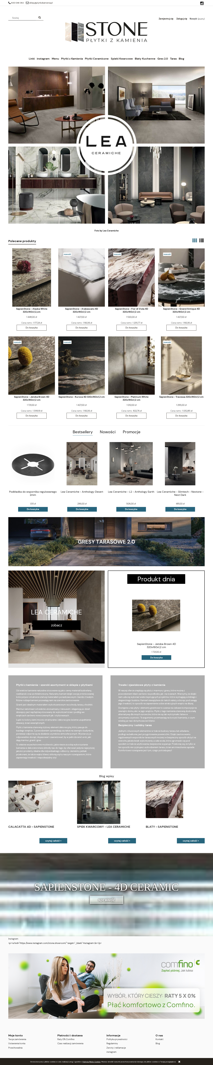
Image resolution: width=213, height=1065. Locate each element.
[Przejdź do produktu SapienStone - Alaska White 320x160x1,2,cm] (31, 277)
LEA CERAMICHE (56, 612)
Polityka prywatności (116, 1039)
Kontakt (159, 1039)
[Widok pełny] (201, 241)
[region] (106, 986)
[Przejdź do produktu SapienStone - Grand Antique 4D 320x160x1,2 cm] (181, 277)
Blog (158, 1043)
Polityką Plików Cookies (92, 1062)
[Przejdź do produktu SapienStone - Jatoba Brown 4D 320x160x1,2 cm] (31, 365)
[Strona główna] (106, 31)
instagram (111, 1052)
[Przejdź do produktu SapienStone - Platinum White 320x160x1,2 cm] (131, 365)
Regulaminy (112, 1043)
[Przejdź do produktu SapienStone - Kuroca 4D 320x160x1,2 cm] (81, 365)
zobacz (56, 625)
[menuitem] (31, 58)
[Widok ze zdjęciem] (194, 241)
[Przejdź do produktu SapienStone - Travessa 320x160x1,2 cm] (181, 365)
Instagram (13, 938)
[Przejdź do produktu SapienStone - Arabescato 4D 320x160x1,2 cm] (81, 277)
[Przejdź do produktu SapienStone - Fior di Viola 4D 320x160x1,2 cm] (131, 277)
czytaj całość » (53, 840)
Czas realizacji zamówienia (70, 1043)
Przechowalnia (15, 1047)
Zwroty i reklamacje (116, 1047)
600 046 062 (17, 2)
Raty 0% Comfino (66, 1039)
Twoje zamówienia (17, 1039)
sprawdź (106, 899)
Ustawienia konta (16, 1043)
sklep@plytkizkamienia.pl (41, 2)
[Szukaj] (39, 17)
